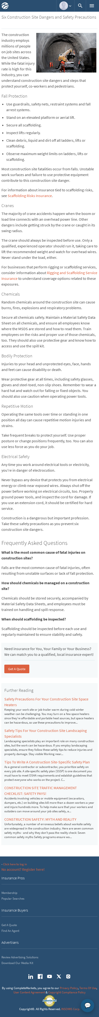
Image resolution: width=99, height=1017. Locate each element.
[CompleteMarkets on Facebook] (40, 976)
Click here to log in (15, 864)
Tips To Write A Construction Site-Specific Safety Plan (47, 762)
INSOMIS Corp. (70, 1009)
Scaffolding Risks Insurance (30, 195)
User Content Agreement (29, 992)
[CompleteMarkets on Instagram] (68, 976)
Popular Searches (12, 899)
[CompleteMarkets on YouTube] (49, 976)
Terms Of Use (87, 988)
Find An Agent (10, 931)
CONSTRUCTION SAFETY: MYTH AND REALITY (40, 819)
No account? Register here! (23, 869)
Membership (9, 893)
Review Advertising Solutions (19, 957)
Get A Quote (16, 669)
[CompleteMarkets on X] (58, 976)
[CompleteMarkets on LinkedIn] (30, 976)
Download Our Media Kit (17, 963)
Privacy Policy (69, 988)
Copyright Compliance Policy (67, 992)
